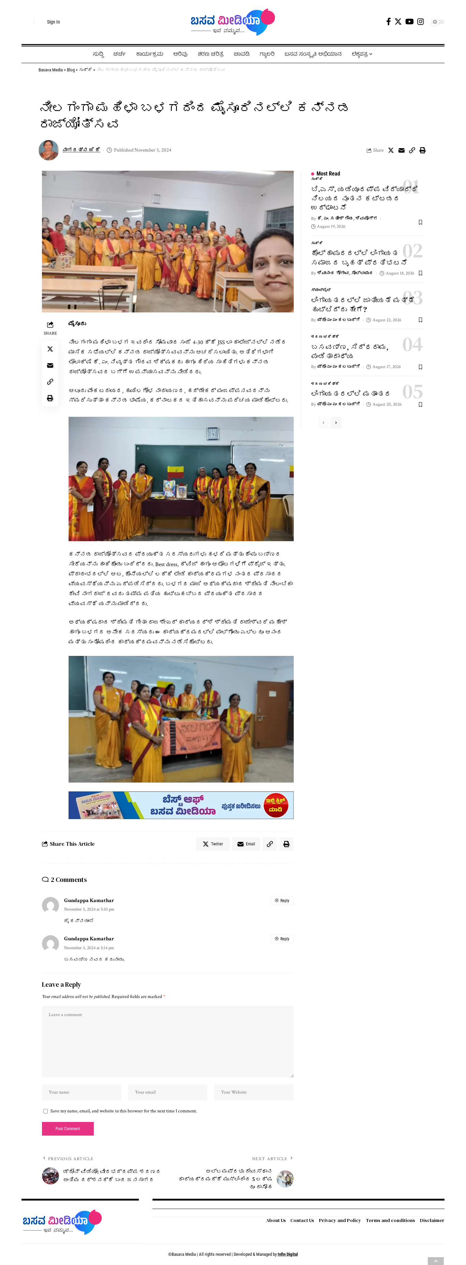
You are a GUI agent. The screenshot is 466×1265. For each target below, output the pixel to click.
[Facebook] (388, 21)
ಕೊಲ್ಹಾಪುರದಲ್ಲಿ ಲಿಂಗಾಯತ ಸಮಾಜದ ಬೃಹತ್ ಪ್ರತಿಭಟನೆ (359, 257)
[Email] (401, 150)
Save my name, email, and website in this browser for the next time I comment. (123, 1111)
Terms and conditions (390, 1220)
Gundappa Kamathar (89, 900)
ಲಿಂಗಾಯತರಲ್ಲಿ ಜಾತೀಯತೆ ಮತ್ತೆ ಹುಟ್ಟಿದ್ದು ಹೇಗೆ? (363, 304)
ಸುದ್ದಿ (317, 179)
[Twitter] (398, 21)
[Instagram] (420, 21)
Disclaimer (432, 1220)
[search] (26, 21)
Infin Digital (288, 1254)
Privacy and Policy (340, 1220)
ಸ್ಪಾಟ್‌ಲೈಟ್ (321, 290)
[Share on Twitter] (391, 150)
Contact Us (302, 1220)
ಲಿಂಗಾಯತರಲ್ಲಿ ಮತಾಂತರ (351, 394)
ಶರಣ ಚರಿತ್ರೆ (325, 337)
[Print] (422, 150)
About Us (276, 1220)
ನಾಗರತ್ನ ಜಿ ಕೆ (81, 150)
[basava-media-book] (181, 805)
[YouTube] (410, 21)
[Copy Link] (412, 150)
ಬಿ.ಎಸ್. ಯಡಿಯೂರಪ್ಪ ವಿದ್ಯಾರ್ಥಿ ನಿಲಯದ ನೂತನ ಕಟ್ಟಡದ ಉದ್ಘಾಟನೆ (364, 198)
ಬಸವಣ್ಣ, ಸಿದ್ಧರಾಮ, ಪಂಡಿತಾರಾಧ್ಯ (350, 351)
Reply (284, 900)
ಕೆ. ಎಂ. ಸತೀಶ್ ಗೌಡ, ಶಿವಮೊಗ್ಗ (347, 219)
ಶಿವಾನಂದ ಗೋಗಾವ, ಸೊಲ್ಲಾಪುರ (345, 273)
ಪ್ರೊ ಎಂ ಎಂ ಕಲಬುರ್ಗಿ (338, 320)
